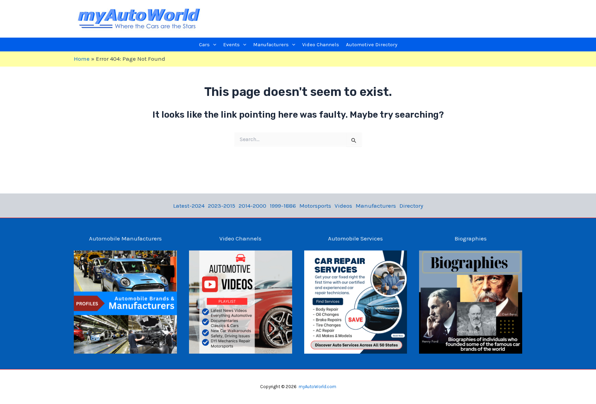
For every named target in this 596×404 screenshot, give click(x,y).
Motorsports (315, 205)
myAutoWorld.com (317, 386)
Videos (343, 205)
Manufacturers (376, 205)
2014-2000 (252, 205)
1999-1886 (283, 205)
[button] (213, 44)
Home (82, 58)
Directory (411, 205)
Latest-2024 (189, 205)
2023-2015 (221, 205)
